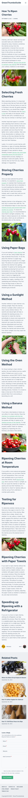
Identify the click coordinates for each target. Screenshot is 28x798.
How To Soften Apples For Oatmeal (12, 699)
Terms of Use (5, 791)
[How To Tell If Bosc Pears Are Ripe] (14, 712)
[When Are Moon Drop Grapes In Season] (14, 668)
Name (5, 741)
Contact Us (12, 786)
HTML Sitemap (5, 789)
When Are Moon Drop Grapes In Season (14, 677)
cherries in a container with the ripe (12, 416)
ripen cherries (18, 252)
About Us (4, 786)
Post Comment (7, 777)
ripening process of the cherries (11, 422)
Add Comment (7, 756)
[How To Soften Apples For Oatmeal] (14, 690)
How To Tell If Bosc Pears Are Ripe (12, 721)
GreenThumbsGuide (11, 2)
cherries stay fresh (7, 212)
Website (5, 751)
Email (5, 746)
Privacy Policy (15, 789)
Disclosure (20, 786)
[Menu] (25, 2)
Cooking (15, 18)
